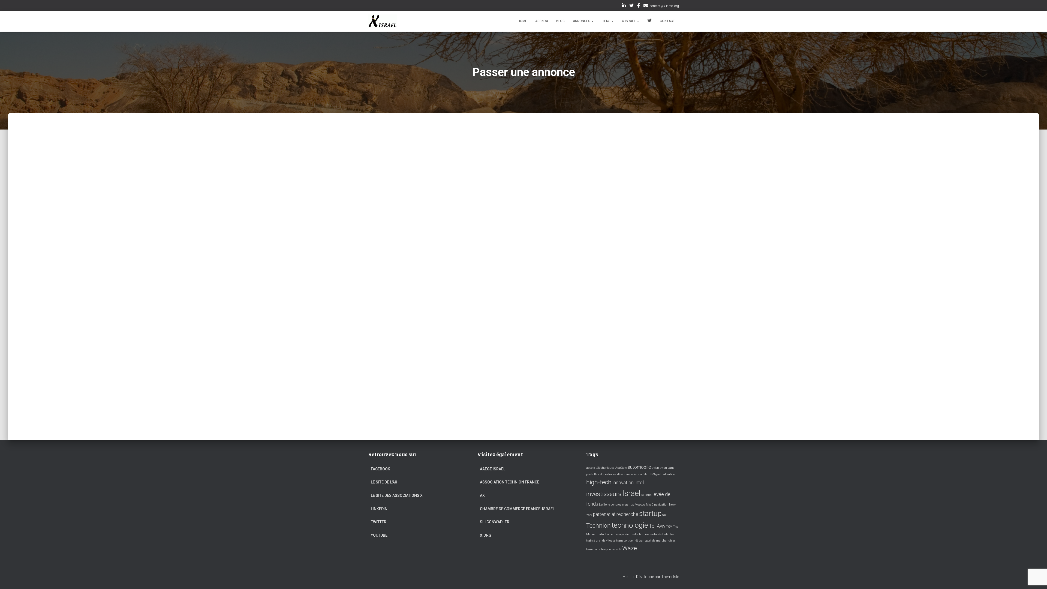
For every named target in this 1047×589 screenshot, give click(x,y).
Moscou (640, 504)
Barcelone (600, 474)
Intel (639, 482)
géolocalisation (665, 474)
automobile (639, 467)
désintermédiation (629, 474)
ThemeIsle (670, 577)
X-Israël (629, 21)
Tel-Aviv (657, 526)
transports (593, 549)
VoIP (618, 549)
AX (482, 495)
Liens (606, 21)
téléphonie (608, 549)
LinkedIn (624, 6)
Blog (560, 21)
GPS (652, 474)
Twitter (631, 6)
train (673, 534)
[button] (592, 21)
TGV (669, 526)
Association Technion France (509, 482)
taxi (664, 515)
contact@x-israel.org (664, 6)
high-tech (599, 482)
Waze (629, 548)
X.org (485, 535)
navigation (661, 504)
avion (655, 468)
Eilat (646, 474)
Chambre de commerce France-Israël (517, 509)
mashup (628, 504)
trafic (665, 534)
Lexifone (604, 504)
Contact (667, 21)
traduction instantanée (645, 534)
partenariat (604, 514)
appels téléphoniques (600, 468)
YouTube (379, 535)
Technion (598, 525)
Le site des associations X (397, 495)
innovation (623, 482)
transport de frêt (627, 540)
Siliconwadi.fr (494, 522)
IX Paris (646, 495)
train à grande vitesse (600, 540)
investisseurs (603, 493)
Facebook (638, 6)
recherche (627, 514)
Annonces (582, 21)
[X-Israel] (382, 21)
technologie (630, 525)
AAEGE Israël (492, 469)
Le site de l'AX (384, 482)
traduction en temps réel (613, 534)
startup (650, 513)
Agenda (541, 21)
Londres (616, 504)
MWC (649, 504)
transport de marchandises (657, 540)
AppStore (621, 468)
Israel (631, 493)
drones (611, 474)
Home (522, 21)
